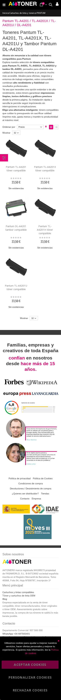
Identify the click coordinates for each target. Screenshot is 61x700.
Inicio (4, 13)
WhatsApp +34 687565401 (16, 633)
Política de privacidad (20, 478)
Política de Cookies (43, 478)
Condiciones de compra (30, 483)
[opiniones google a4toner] (30, 415)
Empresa (36, 498)
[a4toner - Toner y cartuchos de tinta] (23, 5)
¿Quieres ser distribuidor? (25, 493)
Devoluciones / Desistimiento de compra (30, 488)
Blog (4, 599)
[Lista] (56, 127)
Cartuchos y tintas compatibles (18, 592)
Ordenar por (8, 127)
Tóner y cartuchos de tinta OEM (18, 595)
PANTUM (41, 13)
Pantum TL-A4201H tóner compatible (45, 229)
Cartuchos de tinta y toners (22, 13)
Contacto (24, 498)
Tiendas (45, 493)
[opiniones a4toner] (30, 440)
